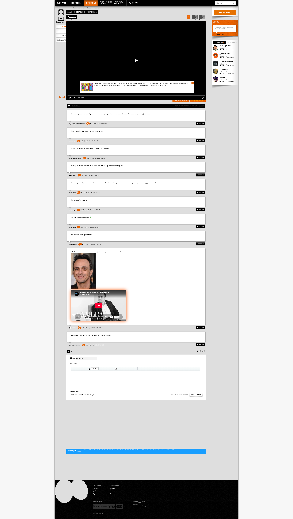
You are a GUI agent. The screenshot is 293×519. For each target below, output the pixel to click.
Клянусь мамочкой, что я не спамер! (80, 394)
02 (170, 450)
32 (95, 450)
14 (140, 450)
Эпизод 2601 (220, 34)
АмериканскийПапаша (106, 3)
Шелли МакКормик (226, 61)
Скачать (63, 35)
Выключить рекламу (198, 101)
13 (143, 450)
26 (110, 450)
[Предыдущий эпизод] (59, 97)
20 (125, 450)
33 (92, 450)
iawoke (74, 327)
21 (123, 450)
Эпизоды (95, 488)
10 (150, 450)
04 (165, 450)
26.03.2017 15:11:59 (99, 345)
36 (85, 450)
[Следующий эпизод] (63, 97)
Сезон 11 (96, 8)
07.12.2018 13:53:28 (94, 192)
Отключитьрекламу (118, 3)
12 (145, 450)
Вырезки (112, 490)
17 (133, 450)
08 (155, 450)
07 (158, 450)
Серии (89, 8)
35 (87, 450)
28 (105, 450)
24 (115, 450)
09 (153, 450)
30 (100, 450)
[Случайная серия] (61, 12)
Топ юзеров (219, 42)
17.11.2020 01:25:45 (100, 158)
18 (130, 450)
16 (135, 450)
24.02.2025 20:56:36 (102, 123)
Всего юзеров (232, 42)
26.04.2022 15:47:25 (94, 141)
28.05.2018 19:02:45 (94, 227)
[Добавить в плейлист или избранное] (61, 18)
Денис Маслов (225, 53)
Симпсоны (91, 3)
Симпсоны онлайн (79, 8)
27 (108, 450)
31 (97, 450)
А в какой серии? (181, 101)
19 (128, 450)
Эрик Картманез (225, 46)
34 (90, 450)
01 (173, 450)
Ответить (200, 123)
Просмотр (72, 17)
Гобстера (135, 504)
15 (138, 450)
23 (118, 450)
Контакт (95, 495)
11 (148, 450)
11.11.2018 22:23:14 (95, 210)
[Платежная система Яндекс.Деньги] (96, 506)
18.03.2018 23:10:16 (96, 244)
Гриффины (76, 3)
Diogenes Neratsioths (78, 123)
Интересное (96, 492)
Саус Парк (61, 3)
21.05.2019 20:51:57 (95, 175)
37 (82, 450)
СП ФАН (222, 77)
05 (163, 450)
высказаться (76, 105)
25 (113, 450)
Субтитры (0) (61, 40)
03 (168, 450)
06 (160, 450)
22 (120, 450)
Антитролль (224, 69)
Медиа (94, 494)
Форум (135, 3)
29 (102, 450)
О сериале (96, 490)
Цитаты (216, 22)
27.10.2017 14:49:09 (96, 327)
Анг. (64, 31)
